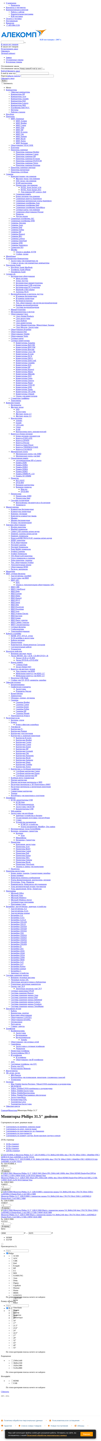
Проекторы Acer (23, 847)
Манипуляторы (12, 507)
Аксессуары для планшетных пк (24, 261)
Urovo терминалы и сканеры (23, 558)
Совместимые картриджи (21, 791)
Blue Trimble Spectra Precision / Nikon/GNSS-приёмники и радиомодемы (41, 1084)
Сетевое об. (11, 274)
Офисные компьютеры (20, 92)
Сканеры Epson (22, 707)
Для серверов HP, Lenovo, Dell (33, 192)
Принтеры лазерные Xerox (27, 163)
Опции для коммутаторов (26, 396)
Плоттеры (15, 147)
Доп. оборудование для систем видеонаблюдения (36, 303)
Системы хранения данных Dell (24, 997)
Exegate (16, 1266)
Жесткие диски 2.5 (23, 414)
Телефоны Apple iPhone (21, 270)
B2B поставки (17, 16)
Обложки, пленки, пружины (23, 698)
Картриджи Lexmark (24, 751)
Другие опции (22, 216)
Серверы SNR (17, 243)
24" (14, 1330)
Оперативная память (19, 458)
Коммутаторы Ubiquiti (25, 394)
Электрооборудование (20, 631)
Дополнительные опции (21, 565)
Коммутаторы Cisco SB (25, 352)
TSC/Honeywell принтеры (22, 556)
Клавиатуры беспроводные (22, 509)
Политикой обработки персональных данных (47, 1435)
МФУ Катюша (22, 143)
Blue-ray (24, 489)
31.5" (10, 1308)
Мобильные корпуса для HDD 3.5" (30, 676)
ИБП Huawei (16, 598)
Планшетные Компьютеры (17, 258)
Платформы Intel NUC (20, 108)
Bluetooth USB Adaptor (25, 289)
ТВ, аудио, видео (13, 1073)
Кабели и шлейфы (13, 633)
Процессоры (16, 494)
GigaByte (17, 1285)
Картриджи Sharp (23, 762)
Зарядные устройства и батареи (29, 815)
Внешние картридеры (25, 485)
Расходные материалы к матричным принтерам (31, 787)
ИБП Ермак (16, 618)
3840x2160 (17, 1363)
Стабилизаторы (17, 629)
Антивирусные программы (22, 902)
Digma (16, 1283)
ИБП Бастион (16, 616)
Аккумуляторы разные (20, 913)
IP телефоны (21, 1057)
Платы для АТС (17, 1066)
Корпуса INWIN (22, 440)
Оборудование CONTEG (21, 1017)
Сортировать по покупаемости (19, 1133)
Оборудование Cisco (19, 314)
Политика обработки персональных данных (23, 1420)
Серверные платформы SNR (23, 221)
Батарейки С (16, 971)
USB (15, 1383)
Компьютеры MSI (18, 105)
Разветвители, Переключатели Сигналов (28, 645)
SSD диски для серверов (26, 181)
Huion (15, 1290)
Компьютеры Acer (18, 96)
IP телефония (16, 1055)
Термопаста (20, 505)
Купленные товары (14, 62)
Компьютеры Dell (18, 101)
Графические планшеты (21, 687)
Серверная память (23, 194)
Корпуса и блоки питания (22, 434)
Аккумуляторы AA (19, 909)
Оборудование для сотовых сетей (25, 1042)
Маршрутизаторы (18, 309)
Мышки (14, 518)
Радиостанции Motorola (21, 1068)
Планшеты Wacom (23, 691)
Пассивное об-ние (13, 1009)
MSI (15, 1273)
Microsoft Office (17, 893)
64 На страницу (12, 1148)
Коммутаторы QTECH (25, 385)
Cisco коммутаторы (24, 323)
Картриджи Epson (23, 747)
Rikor (15, 1303)
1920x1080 (17, 1365)
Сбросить (5, 1392)
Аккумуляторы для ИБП (21, 576)
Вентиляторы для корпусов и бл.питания (33, 503)
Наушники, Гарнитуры (25, 840)
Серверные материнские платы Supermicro (34, 201)
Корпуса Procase (22, 443)
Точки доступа (22, 281)
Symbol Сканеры (18, 551)
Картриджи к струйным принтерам (26, 769)
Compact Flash (21, 665)
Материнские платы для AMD (28, 454)
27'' (14, 1335)
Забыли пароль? (14, 76)
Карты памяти (17, 662)
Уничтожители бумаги (20, 716)
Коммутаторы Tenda (24, 389)
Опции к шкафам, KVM (26, 252)
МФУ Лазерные (17, 119)
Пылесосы (15, 869)
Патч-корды (16, 1024)
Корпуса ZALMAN (24, 449)
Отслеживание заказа (10, 68)
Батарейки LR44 (18, 953)
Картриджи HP (22, 749)
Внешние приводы (24, 487)
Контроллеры (16, 418)
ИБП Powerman (17, 609)
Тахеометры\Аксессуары (21, 1104)
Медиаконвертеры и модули (22, 312)
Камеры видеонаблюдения (27, 305)
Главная (4, 1110)
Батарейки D (16, 946)
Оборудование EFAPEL (21, 1020)
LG (14, 1271)
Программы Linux (18, 904)
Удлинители (16, 649)
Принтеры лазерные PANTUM (29, 161)
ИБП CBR (15, 587)
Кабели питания (18, 640)
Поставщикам (12, 21)
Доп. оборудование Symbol (22, 562)
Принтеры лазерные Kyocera (28, 159)
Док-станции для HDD (25, 671)
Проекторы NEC (23, 858)
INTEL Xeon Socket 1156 (31, 187)
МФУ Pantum (21, 136)
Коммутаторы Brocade (25, 349)
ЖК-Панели (16, 1075)
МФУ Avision (21, 121)
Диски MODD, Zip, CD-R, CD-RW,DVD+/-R (29, 656)
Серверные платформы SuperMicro (30, 207)
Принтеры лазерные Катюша (28, 165)
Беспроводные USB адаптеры (28, 285)
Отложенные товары (14, 60)
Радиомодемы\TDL (19, 1100)
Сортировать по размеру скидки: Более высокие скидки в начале (33, 1136)
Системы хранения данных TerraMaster (27, 1006)
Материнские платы (19, 451)
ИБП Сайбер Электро (20, 622)
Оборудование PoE (19, 332)
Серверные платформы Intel (27, 205)
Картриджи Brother (24, 740)
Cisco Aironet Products (25, 316)
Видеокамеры (21, 1035)
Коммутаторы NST (24, 376)
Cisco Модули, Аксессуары (27, 327)
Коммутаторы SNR (24, 387)
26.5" (15, 1316)
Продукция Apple (13, 265)
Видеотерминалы (23, 1037)
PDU (18, 582)
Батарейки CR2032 (19, 940)
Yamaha (24, 1040)
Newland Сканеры (18, 545)
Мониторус (18, 1317)
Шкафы (14, 250)
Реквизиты (15, 5)
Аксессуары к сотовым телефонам (30, 1046)
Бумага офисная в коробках (27, 724)
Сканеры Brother (23, 702)
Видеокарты (16, 405)
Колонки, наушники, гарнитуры (24, 831)
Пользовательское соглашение (65, 1420)
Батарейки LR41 (18, 951)
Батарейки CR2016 (19, 935)
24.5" (15, 1333)
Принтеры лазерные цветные (23, 167)
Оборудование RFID (19, 567)
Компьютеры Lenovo (19, 103)
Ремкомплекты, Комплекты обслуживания (29, 884)
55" (14, 1348)
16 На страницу (12, 1144)
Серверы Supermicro (19, 245)
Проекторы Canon (23, 851)
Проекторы (15, 842)
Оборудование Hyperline (21, 329)
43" (14, 1343)
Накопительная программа (22, 14)
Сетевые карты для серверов (28, 210)
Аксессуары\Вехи (18, 1097)
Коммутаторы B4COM (25, 345)
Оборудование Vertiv (19, 336)
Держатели (20, 1048)
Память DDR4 (22, 469)
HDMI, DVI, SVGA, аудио (22, 636)
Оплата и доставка (14, 19)
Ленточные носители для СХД (29, 989)
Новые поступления (59, 1426)
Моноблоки (11, 256)
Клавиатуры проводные (21, 511)
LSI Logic (20, 425)
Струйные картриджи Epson (28, 773)
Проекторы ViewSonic (25, 864)
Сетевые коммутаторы (20, 341)
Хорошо (86, 1434)
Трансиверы (16, 400)
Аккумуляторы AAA (19, 911)
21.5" (15, 1325)
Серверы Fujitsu (17, 230)
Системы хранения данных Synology (26, 1004)
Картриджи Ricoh (23, 758)
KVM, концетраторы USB (22, 800)
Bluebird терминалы (19, 529)
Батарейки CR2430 (19, 942)
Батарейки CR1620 (19, 929)
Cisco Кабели (21, 321)
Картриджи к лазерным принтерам (25, 736)
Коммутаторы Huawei (25, 369)
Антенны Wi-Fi (22, 292)
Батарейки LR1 (17, 949)
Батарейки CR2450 (19, 944)
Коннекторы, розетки (20, 1013)
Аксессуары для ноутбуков (22, 813)
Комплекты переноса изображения (25, 878)
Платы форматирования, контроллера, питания (30, 880)
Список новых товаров (31, 1426)
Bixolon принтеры (18, 527)
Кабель (14, 1011)
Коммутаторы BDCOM (25, 347)
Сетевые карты (17, 338)
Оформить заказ (13, 71)
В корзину (5, 1171)
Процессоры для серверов (27, 185)
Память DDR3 (22, 467)
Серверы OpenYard (19, 241)
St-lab (18, 429)
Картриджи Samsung (24, 760)
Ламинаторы (16, 696)
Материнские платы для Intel (28, 456)
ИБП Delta (15, 591)
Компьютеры (11, 90)
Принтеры (10, 116)
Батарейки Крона (18, 966)
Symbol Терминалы (19, 554)
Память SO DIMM (23, 476)
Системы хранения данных (17, 975)
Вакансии (10, 23)
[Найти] (25, 42)
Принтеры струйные (19, 172)
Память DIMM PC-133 (25, 474)
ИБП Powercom (17, 607)
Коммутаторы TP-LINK (26, 392)
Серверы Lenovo (18, 238)
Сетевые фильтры (18, 627)
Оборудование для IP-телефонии (29, 1060)
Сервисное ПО (17, 247)
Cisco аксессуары (23, 318)
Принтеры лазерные (19, 150)
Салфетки (15, 789)
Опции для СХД (18, 986)
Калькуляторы (17, 693)
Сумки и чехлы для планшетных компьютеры (30, 263)
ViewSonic (17, 1308)
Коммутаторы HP (23, 367)
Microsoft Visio (17, 895)
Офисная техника (13, 682)
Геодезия (9, 1082)
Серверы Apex (17, 225)
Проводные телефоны (20, 1051)
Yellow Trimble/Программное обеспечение (28, 1095)
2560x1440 (17, 1361)
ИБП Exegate (16, 594)
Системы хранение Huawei (22, 993)
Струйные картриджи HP (26, 776)
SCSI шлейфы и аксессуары (22, 638)
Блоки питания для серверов (28, 196)
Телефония (10, 1028)
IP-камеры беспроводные (26, 296)
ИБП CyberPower (18, 589)
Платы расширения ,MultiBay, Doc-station (38, 827)
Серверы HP (16, 232)
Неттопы (14, 110)
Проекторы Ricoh (23, 862)
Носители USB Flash (19, 678)
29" (14, 1338)
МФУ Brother (21, 123)
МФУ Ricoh (20, 139)
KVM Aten (20, 802)
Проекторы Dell (22, 853)
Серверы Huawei (18, 234)
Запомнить (8, 83)
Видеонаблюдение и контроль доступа (27, 294)
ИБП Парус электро (19, 620)
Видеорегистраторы (24, 301)
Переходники (16, 642)
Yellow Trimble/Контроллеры (23, 1093)
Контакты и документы (16, 7)
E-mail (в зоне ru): (8, 73)
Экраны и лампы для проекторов (30, 866)
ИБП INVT (15, 600)
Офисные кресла (13, 1106)
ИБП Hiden (15, 596)
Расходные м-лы (13, 718)
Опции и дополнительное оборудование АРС (35, 585)
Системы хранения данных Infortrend (26, 1000)
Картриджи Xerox (23, 767)
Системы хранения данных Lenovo (25, 1002)
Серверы (9, 174)
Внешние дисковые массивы (23, 977)
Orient (18, 427)
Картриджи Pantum (19, 731)
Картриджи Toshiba (24, 764)
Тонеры (14, 793)
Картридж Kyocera (23, 738)
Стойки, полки (22, 254)
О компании (11, 3)
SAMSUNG (18, 1276)
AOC (15, 1258)
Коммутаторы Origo (24, 378)
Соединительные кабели (21, 647)
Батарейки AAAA (18, 920)
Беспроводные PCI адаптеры (28, 287)
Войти (3, 71)
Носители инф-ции (14, 651)
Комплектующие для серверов (23, 176)
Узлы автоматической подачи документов (28, 886)
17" (14, 1323)
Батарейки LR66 (18, 957)
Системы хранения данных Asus (24, 995)
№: (2, 1164)
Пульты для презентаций (21, 523)
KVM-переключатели (25, 804)
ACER (16, 1256)
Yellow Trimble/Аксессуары (22, 1091)
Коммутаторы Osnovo (25, 380)
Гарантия (8, 1426)
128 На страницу (13, 1151)
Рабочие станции (18, 112)
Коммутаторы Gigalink (25, 363)
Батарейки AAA (18, 918)
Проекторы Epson (23, 855)
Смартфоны (16, 1044)
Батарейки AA (17, 915)
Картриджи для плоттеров (22, 733)
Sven (23, 835)
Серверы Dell (16, 227)
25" (14, 1313)
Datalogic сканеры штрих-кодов (24, 534)
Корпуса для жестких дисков (23, 669)
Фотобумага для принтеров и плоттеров (27, 795)
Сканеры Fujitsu (22, 709)
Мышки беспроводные (20, 520)
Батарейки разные (18, 969)
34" (14, 1321)
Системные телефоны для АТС (24, 1064)
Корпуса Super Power (24, 445)
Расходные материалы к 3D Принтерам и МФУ (30, 784)
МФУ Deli (20, 127)
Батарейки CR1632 (19, 931)
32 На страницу (12, 1146)
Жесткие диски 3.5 (23, 416)
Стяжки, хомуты (18, 1026)
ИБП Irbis (15, 605)
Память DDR (21, 463)
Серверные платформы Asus (28, 203)
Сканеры (14, 700)
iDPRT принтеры (18, 540)
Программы (11, 891)
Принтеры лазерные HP (26, 156)
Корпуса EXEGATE (24, 438)
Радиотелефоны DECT (20, 1053)
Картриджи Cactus (23, 742)
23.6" (15, 1328)
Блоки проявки (17, 875)
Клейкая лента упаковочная (22, 778)
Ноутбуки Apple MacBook (22, 267)
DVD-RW (20, 483)
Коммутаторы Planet (24, 383)
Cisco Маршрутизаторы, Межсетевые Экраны (35, 325)
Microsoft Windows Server (21, 900)
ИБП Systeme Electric (19, 613)
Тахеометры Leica (18, 1102)
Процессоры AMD (23, 496)
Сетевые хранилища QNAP (22, 991)
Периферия (10, 798)
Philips (11, 1253)
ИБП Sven (15, 611)
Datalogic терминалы (19, 536)
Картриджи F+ (17, 729)
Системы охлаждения (20, 500)
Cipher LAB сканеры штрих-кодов (25, 531)
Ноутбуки (10, 114)
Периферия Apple (18, 272)
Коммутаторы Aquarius (25, 343)
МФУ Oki (20, 134)
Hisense (16, 1288)
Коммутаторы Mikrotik (25, 374)
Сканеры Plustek (22, 713)
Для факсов (15, 727)
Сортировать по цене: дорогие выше (21, 1129)
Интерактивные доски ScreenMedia (25, 829)
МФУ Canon (21, 125)
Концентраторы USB (25, 809)
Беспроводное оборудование (23, 276)
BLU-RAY (20, 480)
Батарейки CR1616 (19, 926)
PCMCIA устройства (29, 824)
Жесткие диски (17, 407)
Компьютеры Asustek (20, 99)
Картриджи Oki (22, 753)
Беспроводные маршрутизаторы (29, 283)
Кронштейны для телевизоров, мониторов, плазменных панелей (38, 1077)
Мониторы (10, 571)
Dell (15, 1263)
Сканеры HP (21, 711)
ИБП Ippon (15, 602)
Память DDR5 (22, 471)
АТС (13, 1062)
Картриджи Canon (23, 744)
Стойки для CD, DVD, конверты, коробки (28, 680)
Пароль (4, 76)
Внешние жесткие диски (21, 653)
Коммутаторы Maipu (24, 372)
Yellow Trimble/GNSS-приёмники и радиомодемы (31, 1088)
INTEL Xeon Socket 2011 (31, 190)
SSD (17, 409)
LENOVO (17, 1295)
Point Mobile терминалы (21, 549)
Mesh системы (22, 278)
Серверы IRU (16, 236)
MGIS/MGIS (16, 1086)
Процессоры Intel (23, 498)
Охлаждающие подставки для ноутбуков (33, 818)
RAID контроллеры (24, 183)
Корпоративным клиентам (17, 10)
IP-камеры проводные (25, 298)
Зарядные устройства (20, 973)
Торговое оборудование (16, 525)
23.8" (15, 1311)
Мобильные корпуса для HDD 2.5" (30, 673)
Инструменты (12, 1071)
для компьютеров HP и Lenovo (28, 460)
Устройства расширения (26, 822)
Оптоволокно (16, 1022)
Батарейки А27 (17, 964)
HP (14, 1268)
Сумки (18, 820)
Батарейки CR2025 (19, 938)
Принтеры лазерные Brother (27, 152)
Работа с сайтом (17, 12)
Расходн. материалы (19, 569)
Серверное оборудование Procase (29, 212)
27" (14, 1318)
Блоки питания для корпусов (28, 436)
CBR (15, 1261)
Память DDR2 (22, 465)
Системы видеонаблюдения (27, 307)
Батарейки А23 (17, 962)
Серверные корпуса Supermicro (29, 199)
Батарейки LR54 (18, 955)
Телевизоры (16, 1080)
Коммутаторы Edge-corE (26, 361)
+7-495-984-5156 (13, 25)
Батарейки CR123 (18, 924)
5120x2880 (17, 1368)
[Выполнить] (44, 69)
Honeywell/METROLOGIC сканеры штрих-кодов (31, 538)
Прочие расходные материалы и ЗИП (26, 782)
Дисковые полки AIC (20, 980)
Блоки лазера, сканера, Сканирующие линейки (30, 873)
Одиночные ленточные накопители (26, 984)
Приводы (20, 214)
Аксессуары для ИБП (20, 578)
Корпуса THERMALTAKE (27, 447)
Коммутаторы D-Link (25, 354)
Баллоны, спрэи (17, 720)
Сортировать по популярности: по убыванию (25, 1131)
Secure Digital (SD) (23, 667)
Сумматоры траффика (20, 398)
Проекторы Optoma (24, 860)
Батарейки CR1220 (19, 922)
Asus (15, 1278)
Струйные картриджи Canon (28, 771)
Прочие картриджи (19, 780)
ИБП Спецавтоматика (20, 625)
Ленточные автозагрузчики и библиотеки (28, 982)
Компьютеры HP (18, 94)
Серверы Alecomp (18, 223)
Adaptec (19, 420)
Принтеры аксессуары (15, 871)
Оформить (5, 51)
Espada (18, 423)
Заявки (9, 57)
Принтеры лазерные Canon (27, 154)
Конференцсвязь (18, 1031)
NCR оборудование (19, 542)
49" (14, 1345)
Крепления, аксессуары (25, 844)
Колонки (19, 833)
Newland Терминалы (19, 547)
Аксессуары (21, 412)
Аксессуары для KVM (25, 807)
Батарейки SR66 (18, 960)
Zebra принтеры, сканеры (21, 560)
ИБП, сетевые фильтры (15, 574)
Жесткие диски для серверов (28, 179)
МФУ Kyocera (21, 132)
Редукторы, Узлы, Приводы (22, 882)
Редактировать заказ (9, 49)
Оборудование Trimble (20, 334)
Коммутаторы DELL (24, 358)
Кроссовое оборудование (21, 1015)
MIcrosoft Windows (18, 898)
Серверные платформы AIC (22, 218)
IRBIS (15, 1293)
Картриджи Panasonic (25, 756)
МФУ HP (19, 130)
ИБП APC (15, 580)
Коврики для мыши (19, 514)
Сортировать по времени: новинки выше (23, 1127)
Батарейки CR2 (17, 933)
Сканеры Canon (22, 704)
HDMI (16, 1381)
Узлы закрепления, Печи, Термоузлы (26, 889)
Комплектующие (13, 403)
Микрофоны (21, 838)
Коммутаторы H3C (24, 365)
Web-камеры (16, 811)
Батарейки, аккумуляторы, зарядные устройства (26, 906)
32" (14, 1340)
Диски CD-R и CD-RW (25, 658)
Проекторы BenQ (23, 849)
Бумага (14, 722)
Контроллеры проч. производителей (31, 432)
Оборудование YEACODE (22, 145)
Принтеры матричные (20, 170)
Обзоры (80, 1426)
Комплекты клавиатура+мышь (23, 516)
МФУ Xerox (21, 141)
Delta (15, 1280)
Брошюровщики (18, 685)
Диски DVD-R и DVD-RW (27, 660)
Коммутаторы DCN (24, 356)
